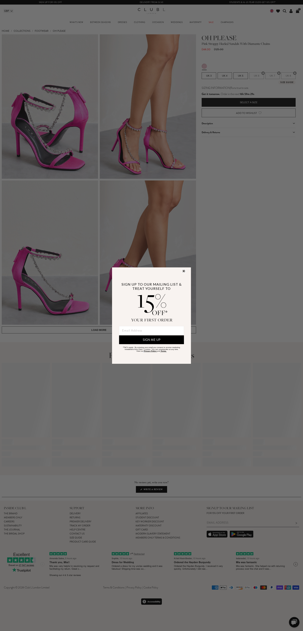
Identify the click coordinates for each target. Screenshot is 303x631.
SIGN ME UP (151, 339)
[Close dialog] (184, 271)
